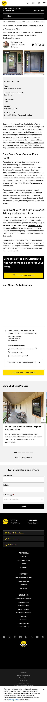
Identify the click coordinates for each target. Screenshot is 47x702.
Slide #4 (31, 452)
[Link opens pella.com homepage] (5, 521)
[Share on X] (35, 44)
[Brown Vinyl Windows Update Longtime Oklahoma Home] (23, 419)
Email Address (7, 475)
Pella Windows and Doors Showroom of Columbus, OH (22, 332)
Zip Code (6, 485)
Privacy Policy (13, 700)
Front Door (8, 95)
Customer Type (8, 495)
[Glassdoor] (43, 636)
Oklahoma (21, 22)
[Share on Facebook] (32, 44)
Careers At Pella (13, 655)
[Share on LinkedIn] (39, 44)
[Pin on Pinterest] (42, 44)
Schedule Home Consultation (24, 373)
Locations (11, 22)
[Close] (43, 689)
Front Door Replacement (12, 88)
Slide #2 (23, 452)
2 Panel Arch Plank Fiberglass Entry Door (18, 115)
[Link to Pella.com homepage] (4, 3)
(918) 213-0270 (39, 11)
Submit (23, 507)
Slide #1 (19, 452)
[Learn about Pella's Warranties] (24, 644)
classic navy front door (12, 175)
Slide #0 (15, 452)
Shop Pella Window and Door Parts (21, 658)
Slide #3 (27, 452)
